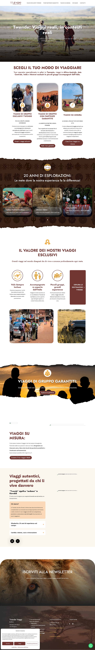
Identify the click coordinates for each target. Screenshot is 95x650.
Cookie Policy (14, 647)
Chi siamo (75, 3)
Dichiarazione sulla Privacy (23, 647)
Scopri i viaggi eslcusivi (22, 141)
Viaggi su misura (65, 3)
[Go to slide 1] (47, 219)
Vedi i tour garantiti (47, 146)
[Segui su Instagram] (12, 541)
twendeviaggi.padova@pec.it (57, 628)
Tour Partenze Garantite (50, 3)
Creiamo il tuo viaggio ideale (20, 458)
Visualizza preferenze (32, 643)
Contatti (83, 3)
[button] (90, 645)
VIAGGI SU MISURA (72, 115)
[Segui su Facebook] (18, 541)
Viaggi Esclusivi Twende (34, 3)
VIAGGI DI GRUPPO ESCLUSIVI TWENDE (22, 115)
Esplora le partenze (47, 393)
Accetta (8, 643)
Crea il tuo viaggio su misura (72, 142)
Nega (19, 643)
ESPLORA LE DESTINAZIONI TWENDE (77, 287)
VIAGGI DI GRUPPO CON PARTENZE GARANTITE (47, 116)
